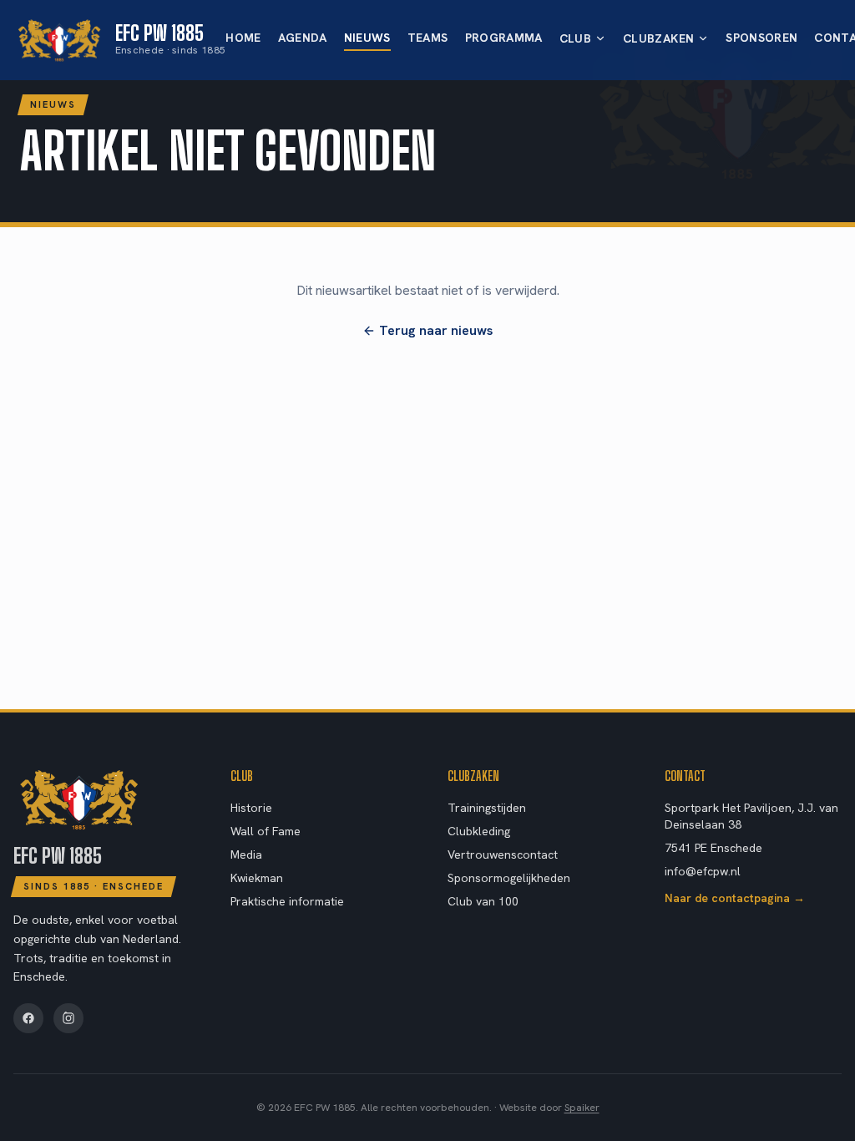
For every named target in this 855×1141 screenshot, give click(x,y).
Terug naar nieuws (436, 330)
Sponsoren (761, 37)
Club (575, 38)
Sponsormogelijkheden (509, 877)
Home (243, 37)
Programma (504, 37)
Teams (427, 37)
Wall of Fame (265, 831)
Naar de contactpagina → (735, 897)
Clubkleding (479, 831)
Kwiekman (256, 877)
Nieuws (367, 37)
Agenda (302, 37)
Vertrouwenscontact (503, 854)
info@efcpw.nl (703, 871)
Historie (251, 807)
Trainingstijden (487, 807)
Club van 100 (483, 901)
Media (246, 854)
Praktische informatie (287, 901)
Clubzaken (658, 38)
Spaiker (582, 1107)
